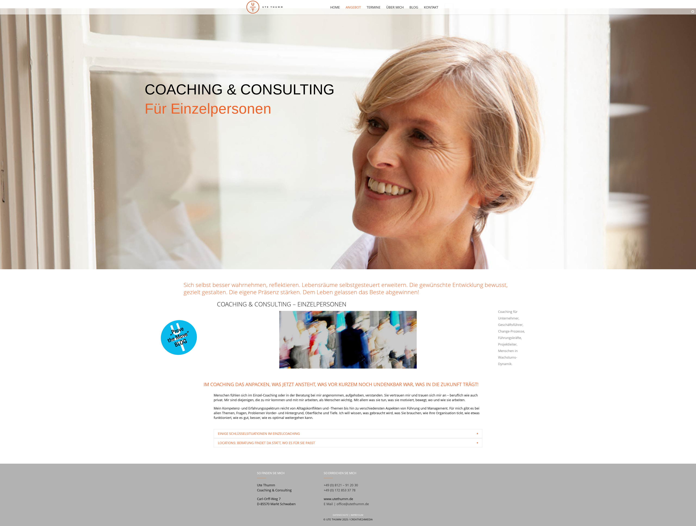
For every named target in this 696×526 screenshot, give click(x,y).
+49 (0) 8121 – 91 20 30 (341, 485)
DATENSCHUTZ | (342, 515)
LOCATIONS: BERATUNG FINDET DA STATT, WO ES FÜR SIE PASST (266, 443)
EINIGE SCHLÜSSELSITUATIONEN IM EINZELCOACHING (259, 433)
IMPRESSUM (357, 515)
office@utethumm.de (353, 504)
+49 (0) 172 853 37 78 (339, 490)
